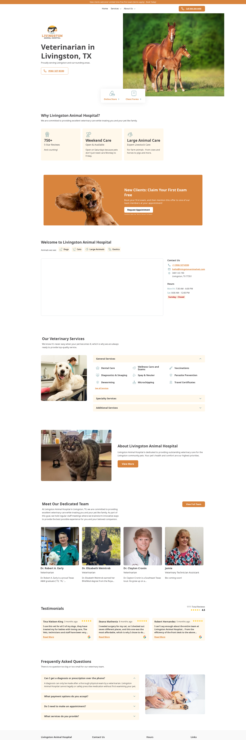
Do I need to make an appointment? (65, 706)
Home (105, 8)
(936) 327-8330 (56, 70)
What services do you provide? (61, 716)
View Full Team (193, 504)
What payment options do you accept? (66, 696)
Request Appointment (138, 209)
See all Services (101, 388)
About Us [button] (128, 8)
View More (128, 463)
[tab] (64, 398)
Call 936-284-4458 (193, 8)
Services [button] (115, 8)
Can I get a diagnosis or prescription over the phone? (74, 678)
